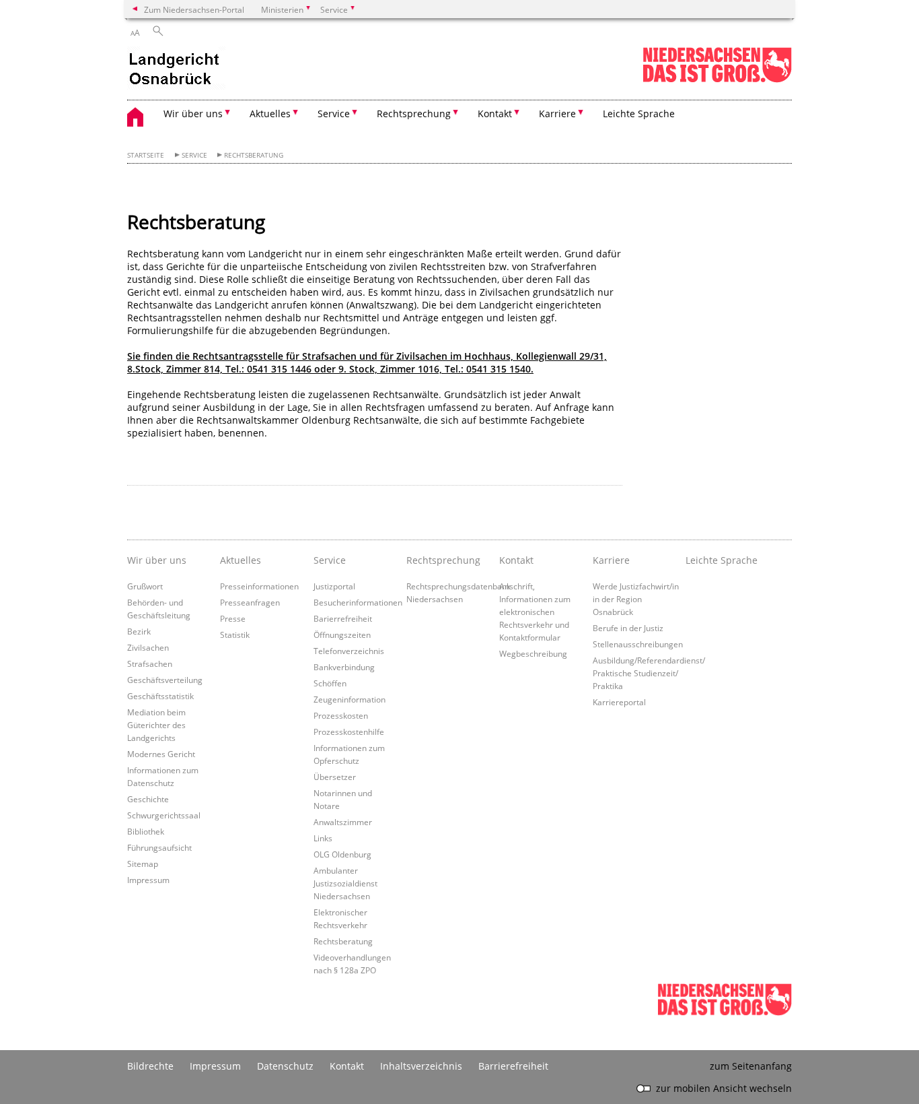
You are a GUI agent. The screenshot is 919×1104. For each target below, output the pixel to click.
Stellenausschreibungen (638, 644)
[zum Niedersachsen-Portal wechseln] (717, 79)
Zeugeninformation (349, 699)
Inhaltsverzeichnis (421, 1066)
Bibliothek (145, 831)
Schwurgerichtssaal (163, 815)
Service (194, 155)
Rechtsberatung (253, 155)
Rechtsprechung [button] (414, 113)
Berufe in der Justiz (628, 627)
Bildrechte (150, 1066)
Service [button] (334, 113)
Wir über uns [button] (193, 113)
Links (323, 838)
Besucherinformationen (358, 602)
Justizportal (334, 586)
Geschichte (148, 798)
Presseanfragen (250, 602)
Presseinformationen (259, 586)
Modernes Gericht (161, 753)
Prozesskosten (341, 715)
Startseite (145, 155)
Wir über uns (156, 560)
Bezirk (139, 631)
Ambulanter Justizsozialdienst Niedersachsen (345, 883)
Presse (233, 618)
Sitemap (142, 863)
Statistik (235, 634)
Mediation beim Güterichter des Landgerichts (156, 725)
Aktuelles (240, 560)
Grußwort (145, 586)
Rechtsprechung (443, 560)
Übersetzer (335, 776)
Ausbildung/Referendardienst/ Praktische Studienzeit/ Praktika (649, 673)
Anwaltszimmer (343, 821)
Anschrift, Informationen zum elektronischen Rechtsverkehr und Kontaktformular (535, 612)
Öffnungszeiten (342, 634)
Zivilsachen (148, 647)
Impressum (148, 879)
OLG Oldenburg (342, 854)
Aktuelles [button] (270, 113)
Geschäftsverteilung (165, 679)
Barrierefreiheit (513, 1066)
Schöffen (330, 683)
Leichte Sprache (639, 113)
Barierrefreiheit (343, 618)
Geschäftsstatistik (160, 695)
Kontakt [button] (495, 113)
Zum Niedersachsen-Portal (194, 9)
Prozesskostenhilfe (349, 731)
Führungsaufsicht (159, 847)
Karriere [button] (557, 113)
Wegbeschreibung (533, 653)
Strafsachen (149, 663)
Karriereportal (619, 701)
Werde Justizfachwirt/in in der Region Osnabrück (636, 599)
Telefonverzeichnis (349, 650)
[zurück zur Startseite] (176, 69)
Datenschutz (285, 1066)
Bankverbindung (344, 666)
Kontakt (516, 560)
